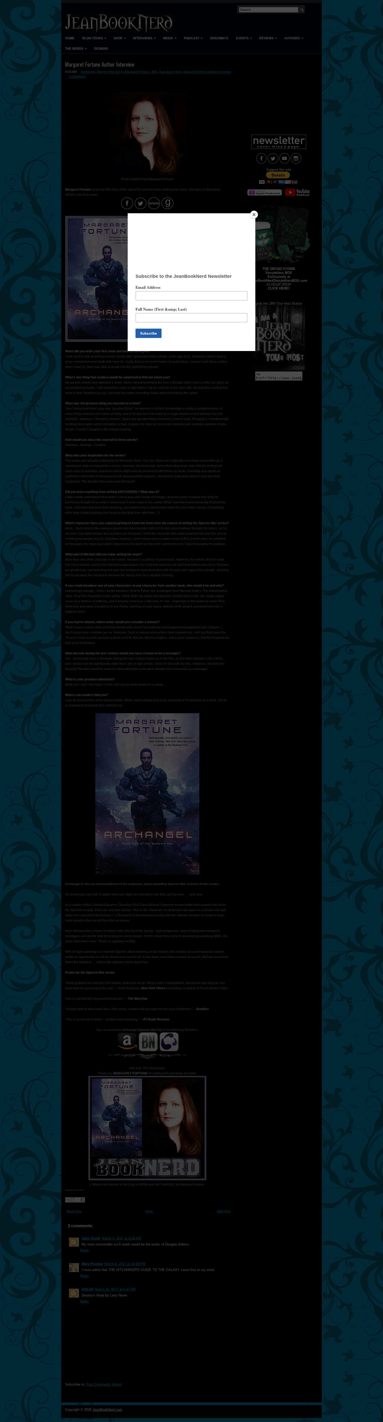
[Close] (254, 214)
